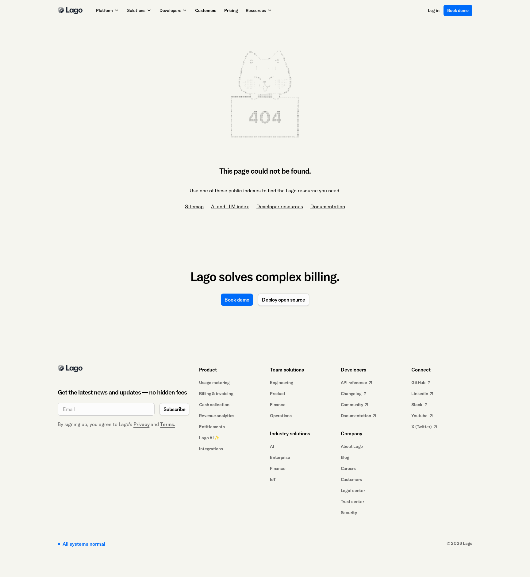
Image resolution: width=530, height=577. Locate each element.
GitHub (418, 382)
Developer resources (279, 206)
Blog (345, 457)
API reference (354, 382)
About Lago (352, 446)
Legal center (353, 490)
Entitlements (212, 426)
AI (272, 446)
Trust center (352, 501)
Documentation (327, 206)
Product (277, 393)
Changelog (351, 393)
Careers (348, 468)
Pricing (231, 10)
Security (349, 512)
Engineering (281, 382)
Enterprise (280, 457)
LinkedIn (419, 393)
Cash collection (214, 404)
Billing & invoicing (216, 393)
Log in (434, 10)
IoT (272, 479)
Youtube (419, 415)
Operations (281, 415)
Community (352, 404)
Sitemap (194, 206)
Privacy (141, 424)
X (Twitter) (421, 426)
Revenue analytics (216, 415)
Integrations (211, 449)
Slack (416, 404)
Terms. (167, 424)
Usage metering (214, 382)
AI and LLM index (230, 206)
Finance (277, 404)
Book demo (458, 10)
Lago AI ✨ (209, 437)
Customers (205, 10)
